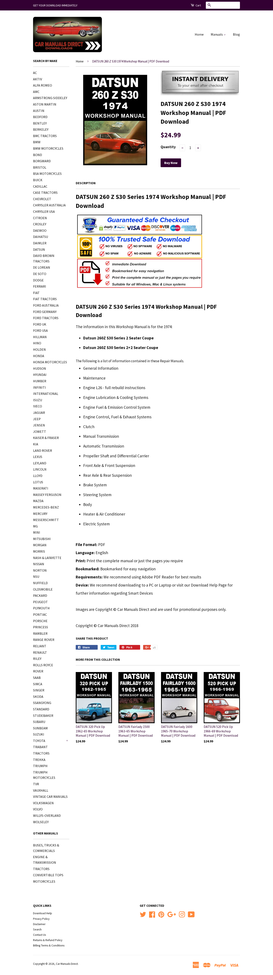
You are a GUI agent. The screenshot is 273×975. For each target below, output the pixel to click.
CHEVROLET (42, 199)
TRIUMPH (40, 766)
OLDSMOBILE (43, 589)
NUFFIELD (40, 583)
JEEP (37, 419)
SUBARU (39, 722)
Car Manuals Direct (67, 964)
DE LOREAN (41, 267)
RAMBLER (40, 633)
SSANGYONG (42, 703)
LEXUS (37, 457)
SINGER (38, 690)
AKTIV (37, 79)
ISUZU (37, 400)
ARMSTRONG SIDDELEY (50, 98)
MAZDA (38, 501)
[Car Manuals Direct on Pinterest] (161, 914)
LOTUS (38, 482)
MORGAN (39, 545)
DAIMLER (39, 243)
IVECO (37, 406)
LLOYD (37, 476)
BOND (37, 155)
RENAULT (40, 652)
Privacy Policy (41, 919)
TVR (36, 784)
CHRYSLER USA (44, 211)
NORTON (40, 570)
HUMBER (39, 381)
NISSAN (38, 564)
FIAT (36, 293)
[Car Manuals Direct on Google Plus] (171, 914)
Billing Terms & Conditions (48, 945)
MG (35, 526)
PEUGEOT (40, 602)
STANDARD (41, 709)
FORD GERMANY (45, 312)
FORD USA (40, 330)
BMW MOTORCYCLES (48, 148)
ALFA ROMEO (42, 85)
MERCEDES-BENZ (46, 507)
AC (35, 73)
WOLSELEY (41, 822)
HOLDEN (39, 349)
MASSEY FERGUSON (47, 495)
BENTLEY (40, 123)
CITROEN (40, 218)
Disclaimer (39, 924)
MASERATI (40, 488)
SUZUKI (38, 734)
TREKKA (39, 760)
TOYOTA (39, 741)
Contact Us (39, 935)
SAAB (37, 677)
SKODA (38, 696)
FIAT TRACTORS (45, 299)
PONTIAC (40, 614)
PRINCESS (40, 627)
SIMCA (37, 684)
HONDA (38, 356)
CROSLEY (39, 224)
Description (86, 183)
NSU (36, 576)
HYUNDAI (39, 374)
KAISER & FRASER (46, 438)
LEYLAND (39, 463)
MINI (36, 532)
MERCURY (40, 513)
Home (199, 34)
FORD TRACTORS (45, 318)
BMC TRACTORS (45, 136)
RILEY (37, 658)
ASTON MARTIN (44, 104)
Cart (198, 5)
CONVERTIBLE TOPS (48, 875)
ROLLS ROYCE (43, 665)
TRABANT (40, 747)
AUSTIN (38, 111)
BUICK (37, 180)
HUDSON (39, 368)
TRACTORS (41, 753)
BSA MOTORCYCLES (47, 173)
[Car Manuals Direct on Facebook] (152, 914)
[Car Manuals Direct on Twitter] (143, 914)
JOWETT (39, 431)
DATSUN (39, 249)
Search (37, 929)
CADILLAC (40, 186)
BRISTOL (39, 167)
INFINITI (39, 387)
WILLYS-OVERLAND (47, 815)
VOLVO (38, 809)
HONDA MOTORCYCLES (50, 362)
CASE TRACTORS (45, 192)
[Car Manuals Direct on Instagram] (182, 914)
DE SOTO (39, 274)
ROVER (38, 671)
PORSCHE (40, 621)
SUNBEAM (40, 728)
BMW (37, 142)
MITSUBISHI (42, 539)
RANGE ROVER (43, 639)
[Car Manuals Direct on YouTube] (191, 914)
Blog (236, 34)
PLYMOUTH (41, 608)
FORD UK (39, 324)
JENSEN (39, 425)
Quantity (168, 147)
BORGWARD (42, 161)
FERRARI (39, 286)
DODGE (38, 280)
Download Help (42, 913)
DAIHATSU (40, 237)
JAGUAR (39, 412)
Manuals (217, 34)
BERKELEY (40, 129)
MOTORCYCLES (44, 881)
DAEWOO (39, 230)
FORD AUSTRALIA (46, 305)
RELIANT (39, 646)
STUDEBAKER (43, 715)
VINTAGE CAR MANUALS (50, 796)
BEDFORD (40, 117)
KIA (35, 444)
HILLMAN (40, 337)
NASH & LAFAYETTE (47, 558)
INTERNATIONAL (45, 393)
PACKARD (40, 595)
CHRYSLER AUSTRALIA (49, 205)
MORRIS (39, 551)
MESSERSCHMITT (46, 520)
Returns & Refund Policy (47, 940)
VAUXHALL (40, 790)
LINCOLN (39, 469)
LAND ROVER (42, 450)
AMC (36, 92)
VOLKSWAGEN (43, 803)
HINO (37, 343)
